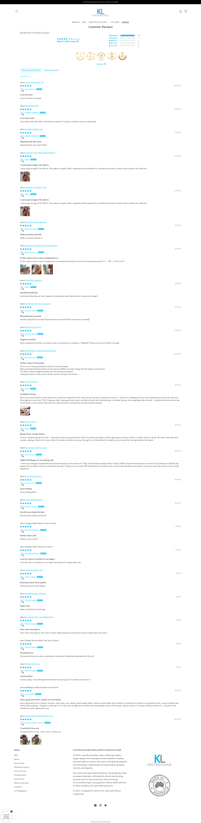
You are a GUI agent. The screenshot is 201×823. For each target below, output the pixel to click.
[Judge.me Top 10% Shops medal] (122, 56)
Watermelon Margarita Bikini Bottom (40, 351)
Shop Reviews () (51, 70)
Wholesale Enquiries (21, 767)
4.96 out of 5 (74, 39)
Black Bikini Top (32, 106)
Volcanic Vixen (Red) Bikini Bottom (40, 153)
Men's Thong (30, 422)
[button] (16, 11)
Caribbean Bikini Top (34, 129)
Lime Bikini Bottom (33, 476)
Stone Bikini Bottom (34, 500)
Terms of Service (20, 771)
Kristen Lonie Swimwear (103, 822)
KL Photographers (20, 791)
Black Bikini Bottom (33, 280)
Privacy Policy (19, 779)
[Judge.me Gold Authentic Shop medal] (80, 56)
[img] (68, 39)
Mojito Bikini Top (32, 664)
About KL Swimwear (21, 783)
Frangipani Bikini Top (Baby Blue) (39, 617)
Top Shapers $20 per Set (35, 448)
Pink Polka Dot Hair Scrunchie (38, 304)
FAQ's (16, 755)
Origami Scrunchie (33, 327)
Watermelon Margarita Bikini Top (39, 716)
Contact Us (18, 787)
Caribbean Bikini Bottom (35, 593)
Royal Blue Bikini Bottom (36, 222)
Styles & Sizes (19, 763)
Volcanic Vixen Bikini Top (36, 187)
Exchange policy (20, 775)
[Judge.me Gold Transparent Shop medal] (91, 56)
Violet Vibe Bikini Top (34, 82)
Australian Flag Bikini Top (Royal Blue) (41, 245)
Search (16, 759)
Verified (100, 64)
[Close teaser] (11, 811)
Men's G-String (31, 382)
